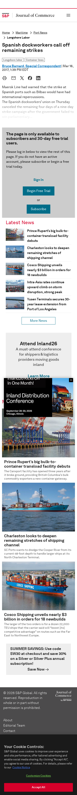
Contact (9, 731)
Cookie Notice (21, 767)
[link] (38, 361)
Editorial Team (14, 725)
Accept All (38, 787)
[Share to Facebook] (30, 78)
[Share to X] (22, 78)
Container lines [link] (35, 59)
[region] (38, 764)
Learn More (38, 375)
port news (40, 32)
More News (38, 321)
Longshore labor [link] (12, 59)
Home (6, 32)
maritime (22, 32)
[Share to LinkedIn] (38, 78)
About (7, 720)
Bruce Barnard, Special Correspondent (31, 66)
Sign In (38, 180)
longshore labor (18, 37)
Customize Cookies (38, 775)
